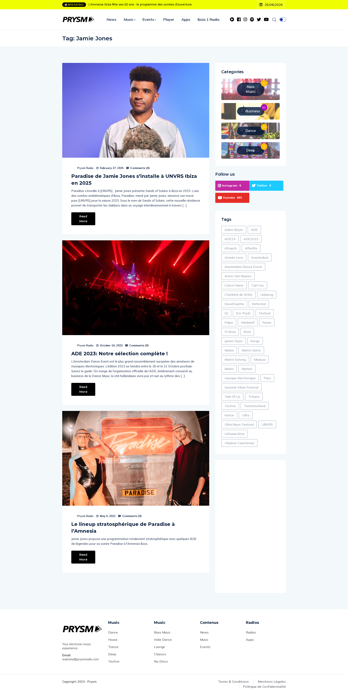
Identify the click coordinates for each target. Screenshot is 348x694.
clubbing (266, 295)
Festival (264, 313)
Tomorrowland (254, 406)
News (111, 19)
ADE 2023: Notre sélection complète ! (119, 353)
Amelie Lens (234, 257)
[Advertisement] (250, 526)
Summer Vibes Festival (241, 387)
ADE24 (230, 239)
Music (128, 19)
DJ (226, 313)
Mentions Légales (272, 681)
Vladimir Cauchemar (239, 443)
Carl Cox (258, 285)
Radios (251, 632)
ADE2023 (250, 239)
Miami (229, 369)
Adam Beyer (234, 230)
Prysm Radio (85, 168)
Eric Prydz (243, 313)
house (266, 322)
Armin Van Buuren (238, 276)
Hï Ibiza (230, 332)
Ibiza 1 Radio (209, 19)
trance (229, 415)
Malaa (229, 350)
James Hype (233, 341)
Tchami (253, 397)
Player (168, 19)
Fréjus (229, 322)
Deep (112, 654)
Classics (160, 654)
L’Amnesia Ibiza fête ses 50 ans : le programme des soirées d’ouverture (140, 4)
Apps (185, 19)
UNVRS (267, 424)
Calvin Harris (234, 285)
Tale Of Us (232, 397)
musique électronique (240, 378)
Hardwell (247, 322)
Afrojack (231, 248)
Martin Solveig (235, 359)
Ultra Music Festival (239, 424)
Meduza (259, 359)
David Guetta (234, 304)
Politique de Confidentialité (264, 687)
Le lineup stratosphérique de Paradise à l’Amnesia (123, 527)
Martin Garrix (251, 350)
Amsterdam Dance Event (243, 267)
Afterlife (251, 248)
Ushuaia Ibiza (234, 434)
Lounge (159, 647)
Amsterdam (259, 257)
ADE (254, 230)
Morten (247, 369)
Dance (113, 632)
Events (148, 19)
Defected (259, 304)
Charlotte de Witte (238, 295)
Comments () (139, 168)
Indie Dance (163, 640)
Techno (230, 406)
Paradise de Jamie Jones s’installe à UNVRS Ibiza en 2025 (134, 179)
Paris (267, 378)
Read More (83, 219)
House (112, 640)
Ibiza (247, 332)
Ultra (245, 415)
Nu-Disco (161, 661)
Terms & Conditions (233, 681)
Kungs (255, 341)
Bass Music (162, 632)
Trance (113, 647)
